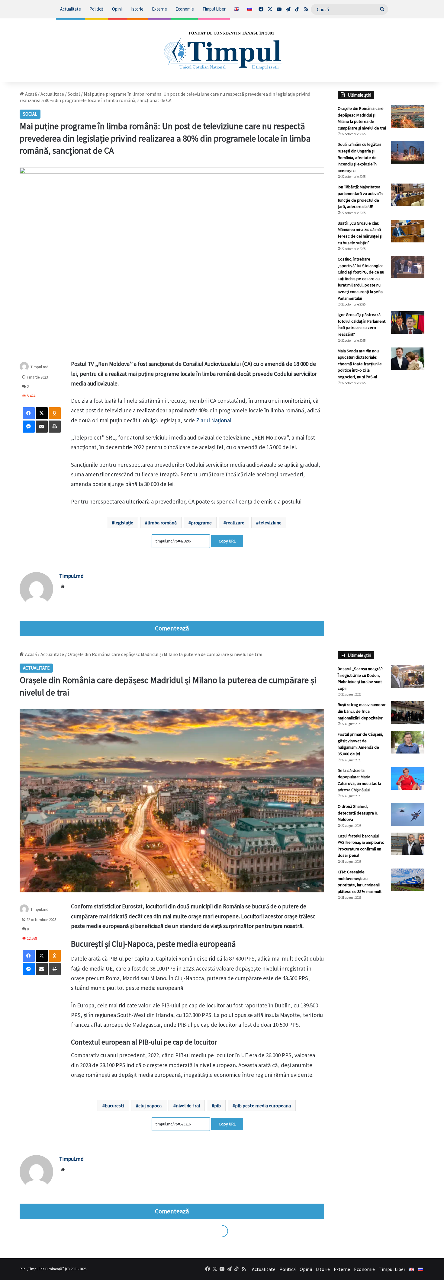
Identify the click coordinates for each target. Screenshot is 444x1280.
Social (74, 94)
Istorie (137, 9)
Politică (96, 9)
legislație (123, 523)
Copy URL (227, 541)
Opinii (117, 9)
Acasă (30, 94)
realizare (235, 523)
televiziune (270, 523)
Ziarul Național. (214, 420)
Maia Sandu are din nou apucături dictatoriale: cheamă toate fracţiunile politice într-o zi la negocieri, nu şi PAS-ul (360, 363)
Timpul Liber (214, 9)
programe (201, 523)
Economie (184, 9)
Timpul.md (39, 367)
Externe (159, 9)
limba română (162, 523)
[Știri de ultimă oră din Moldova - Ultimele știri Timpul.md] (222, 50)
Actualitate (70, 9)
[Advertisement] (381, 491)
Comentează (172, 628)
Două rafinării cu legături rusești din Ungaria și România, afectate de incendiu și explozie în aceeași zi (359, 157)
